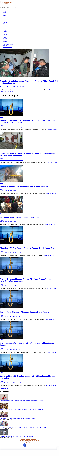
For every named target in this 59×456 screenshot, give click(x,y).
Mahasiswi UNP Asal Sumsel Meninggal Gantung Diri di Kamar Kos (27, 248)
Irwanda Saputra (20, 127)
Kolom (4, 15)
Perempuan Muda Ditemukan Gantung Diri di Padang (21, 217)
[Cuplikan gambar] (4, 399)
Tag (5, 91)
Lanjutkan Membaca (52, 89)
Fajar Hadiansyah (20, 86)
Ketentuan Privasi (7, 47)
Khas (4, 12)
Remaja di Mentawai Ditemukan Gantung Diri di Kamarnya (24, 186)
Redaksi (5, 41)
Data (4, 33)
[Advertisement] (29, 453)
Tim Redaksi (18, 191)
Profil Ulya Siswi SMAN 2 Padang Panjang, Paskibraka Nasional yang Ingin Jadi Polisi (21, 409)
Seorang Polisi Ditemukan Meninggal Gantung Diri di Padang (24, 312)
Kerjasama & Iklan (7, 42)
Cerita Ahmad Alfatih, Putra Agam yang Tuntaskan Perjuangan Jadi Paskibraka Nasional (21, 400)
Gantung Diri (10, 91)
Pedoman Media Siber (8, 44)
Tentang (5, 45)
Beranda (2, 91)
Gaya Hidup (6, 40)
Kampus (5, 16)
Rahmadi (18, 316)
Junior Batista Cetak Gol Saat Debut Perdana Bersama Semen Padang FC (18, 436)
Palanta (5, 14)
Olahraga (5, 34)
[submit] (15, 7)
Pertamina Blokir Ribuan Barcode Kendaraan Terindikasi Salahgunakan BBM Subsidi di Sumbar (23, 427)
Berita (4, 11)
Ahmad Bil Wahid (19, 349)
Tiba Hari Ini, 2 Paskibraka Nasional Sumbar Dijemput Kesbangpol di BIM (18, 418)
